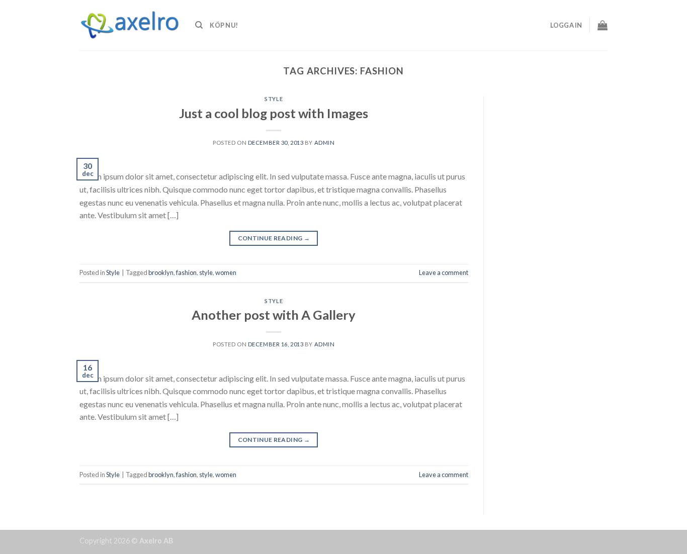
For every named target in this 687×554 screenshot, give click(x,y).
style (206, 272)
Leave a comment (443, 272)
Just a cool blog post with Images (273, 113)
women (225, 272)
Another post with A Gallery (274, 314)
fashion (186, 272)
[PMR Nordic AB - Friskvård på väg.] (129, 25)
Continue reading (274, 238)
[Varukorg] (602, 25)
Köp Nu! (224, 25)
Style (274, 99)
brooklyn (161, 272)
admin (324, 142)
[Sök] (199, 25)
